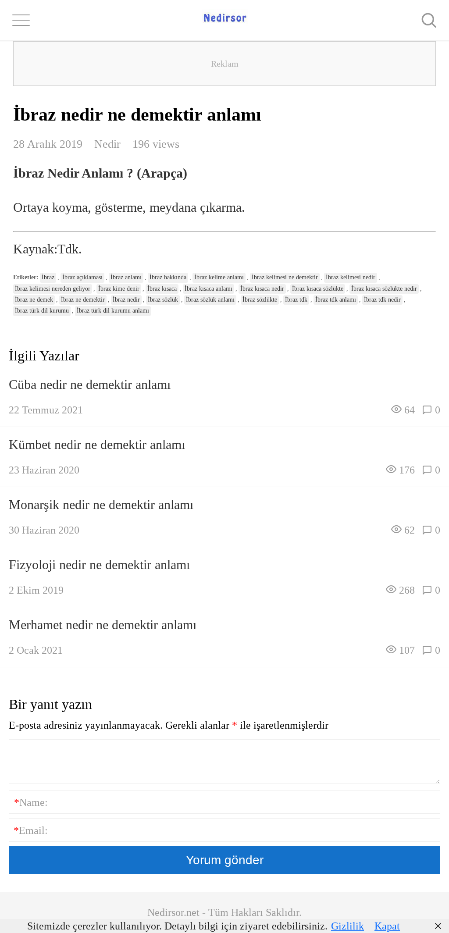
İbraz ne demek (34, 299)
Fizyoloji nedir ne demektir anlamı (99, 564)
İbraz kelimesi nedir (350, 277)
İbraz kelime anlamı (219, 277)
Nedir (107, 144)
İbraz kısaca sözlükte (317, 288)
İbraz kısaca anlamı (208, 288)
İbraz (48, 277)
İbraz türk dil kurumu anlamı (113, 310)
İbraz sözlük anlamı (210, 299)
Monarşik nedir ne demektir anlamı (101, 504)
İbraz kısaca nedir (262, 288)
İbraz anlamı (126, 277)
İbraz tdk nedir (382, 299)
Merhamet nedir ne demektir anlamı (102, 624)
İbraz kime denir (118, 288)
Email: (31, 830)
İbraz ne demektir (83, 299)
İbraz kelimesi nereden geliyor (52, 288)
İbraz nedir (126, 299)
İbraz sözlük (163, 299)
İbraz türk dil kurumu (42, 310)
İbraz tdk (296, 299)
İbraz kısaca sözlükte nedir (384, 288)
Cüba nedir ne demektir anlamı (90, 384)
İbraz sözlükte (259, 299)
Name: (31, 802)
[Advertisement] (224, 63)
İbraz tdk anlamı (335, 299)
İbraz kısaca (162, 288)
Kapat (387, 926)
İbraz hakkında (168, 277)
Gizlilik (347, 926)
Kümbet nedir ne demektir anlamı (97, 444)
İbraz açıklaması (82, 277)
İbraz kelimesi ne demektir (285, 277)
